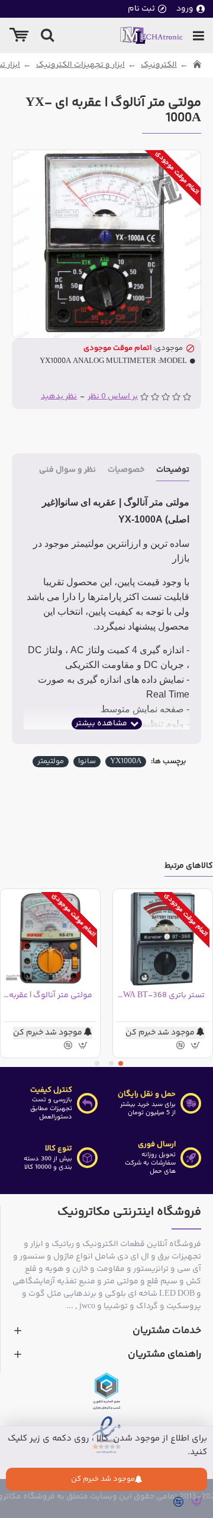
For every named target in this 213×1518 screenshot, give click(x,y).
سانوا (87, 761)
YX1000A (125, 761)
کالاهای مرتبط (188, 866)
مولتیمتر (50, 761)
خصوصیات (126, 470)
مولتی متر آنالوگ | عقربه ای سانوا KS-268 (48, 995)
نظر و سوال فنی (67, 470)
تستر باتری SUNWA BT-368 (160, 995)
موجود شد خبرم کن (103, 1479)
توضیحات (172, 470)
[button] (120, 1063)
